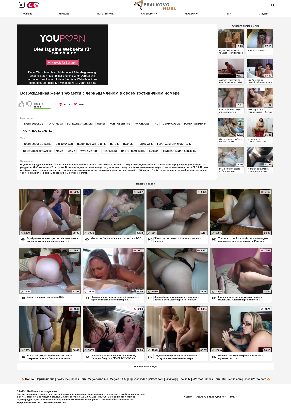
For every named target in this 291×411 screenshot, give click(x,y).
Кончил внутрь (120, 123)
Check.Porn (78, 379)
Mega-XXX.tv (118, 379)
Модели (190, 13)
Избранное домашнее (37, 130)
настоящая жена (133, 151)
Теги (228, 13)
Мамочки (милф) (195, 123)
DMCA (233, 396)
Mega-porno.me (98, 379)
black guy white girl (91, 144)
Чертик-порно (45, 379)
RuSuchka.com (232, 379)
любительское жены (37, 144)
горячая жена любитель (174, 144)
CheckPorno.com (255, 379)
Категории (148, 13)
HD (156, 123)
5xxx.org (171, 379)
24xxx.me (63, 379)
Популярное (105, 13)
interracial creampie (37, 151)
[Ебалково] (155, 5)
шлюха (153, 151)
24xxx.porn (156, 379)
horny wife (145, 144)
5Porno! (197, 379)
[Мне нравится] (22, 105)
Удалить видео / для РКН (211, 396)
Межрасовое (171, 123)
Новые (27, 13)
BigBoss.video (137, 379)
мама (71, 151)
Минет (101, 123)
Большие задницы (80, 123)
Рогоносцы (142, 123)
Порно (29, 379)
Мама (59, 151)
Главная (187, 396)
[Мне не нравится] (29, 105)
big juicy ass (64, 144)
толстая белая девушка (179, 151)
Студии (263, 13)
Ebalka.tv (184, 379)
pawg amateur (89, 151)
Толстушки (55, 123)
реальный (110, 151)
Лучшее (64, 13)
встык (114, 144)
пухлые (128, 144)
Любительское (33, 123)
